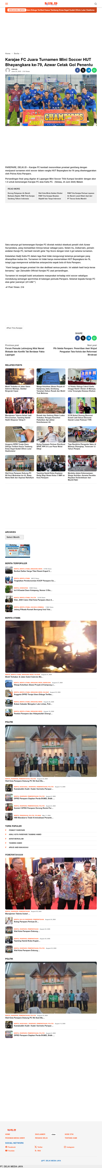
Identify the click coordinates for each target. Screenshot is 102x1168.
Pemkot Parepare (17, 830)
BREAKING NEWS (36, 569)
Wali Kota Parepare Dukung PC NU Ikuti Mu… (25, 781)
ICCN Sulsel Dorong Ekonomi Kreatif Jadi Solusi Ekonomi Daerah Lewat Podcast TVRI (80, 417)
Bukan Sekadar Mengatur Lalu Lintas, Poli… (33, 704)
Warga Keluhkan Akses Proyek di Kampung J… (34, 685)
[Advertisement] (51, 32)
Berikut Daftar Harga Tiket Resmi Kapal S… (33, 571)
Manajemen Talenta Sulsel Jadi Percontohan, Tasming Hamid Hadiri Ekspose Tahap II (18, 417)
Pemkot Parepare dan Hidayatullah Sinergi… (33, 713)
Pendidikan (24, 815)
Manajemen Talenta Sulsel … (17, 913)
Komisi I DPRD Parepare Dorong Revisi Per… (33, 808)
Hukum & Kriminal (37, 607)
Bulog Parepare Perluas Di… (26, 921)
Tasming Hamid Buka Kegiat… (27, 941)
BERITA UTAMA (25, 569)
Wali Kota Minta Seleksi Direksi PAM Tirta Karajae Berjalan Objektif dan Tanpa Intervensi (50, 196)
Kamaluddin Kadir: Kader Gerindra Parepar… (33, 789)
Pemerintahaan (14, 854)
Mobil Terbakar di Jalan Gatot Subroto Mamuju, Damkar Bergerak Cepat (17, 388)
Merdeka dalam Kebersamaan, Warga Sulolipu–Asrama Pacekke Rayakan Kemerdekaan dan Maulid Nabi (82, 476)
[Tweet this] (83, 70)
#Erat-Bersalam (16, 839)
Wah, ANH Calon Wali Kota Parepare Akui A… (34, 600)
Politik (33, 597)
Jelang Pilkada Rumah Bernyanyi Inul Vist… (33, 609)
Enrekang (47, 682)
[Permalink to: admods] (7, 69)
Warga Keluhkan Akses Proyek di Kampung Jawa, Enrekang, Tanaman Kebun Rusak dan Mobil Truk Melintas (51, 389)
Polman (38, 815)
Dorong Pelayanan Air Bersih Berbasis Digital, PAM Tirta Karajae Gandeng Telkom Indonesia (21, 196)
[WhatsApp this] (94, 70)
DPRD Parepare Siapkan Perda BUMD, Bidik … (34, 798)
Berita (16, 569)
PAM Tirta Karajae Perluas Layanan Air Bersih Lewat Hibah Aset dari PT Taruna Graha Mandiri (80, 196)
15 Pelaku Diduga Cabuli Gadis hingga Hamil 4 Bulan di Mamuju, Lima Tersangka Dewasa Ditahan (82, 388)
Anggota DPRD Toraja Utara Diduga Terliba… (33, 694)
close (53, 1134)
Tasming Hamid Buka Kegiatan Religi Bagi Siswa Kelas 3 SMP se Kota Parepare (51, 475)
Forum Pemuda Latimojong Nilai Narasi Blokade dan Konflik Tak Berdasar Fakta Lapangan (24, 350)
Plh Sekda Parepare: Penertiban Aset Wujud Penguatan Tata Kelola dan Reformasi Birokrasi (75, 350)
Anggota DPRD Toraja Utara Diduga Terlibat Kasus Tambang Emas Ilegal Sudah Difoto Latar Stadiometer (18, 447)
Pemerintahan (24, 779)
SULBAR (37, 674)
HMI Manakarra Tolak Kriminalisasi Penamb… (33, 817)
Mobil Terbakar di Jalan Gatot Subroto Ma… (24, 677)
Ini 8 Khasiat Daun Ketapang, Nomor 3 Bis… (33, 590)
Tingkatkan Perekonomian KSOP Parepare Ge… (35, 581)
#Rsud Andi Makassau (18, 847)
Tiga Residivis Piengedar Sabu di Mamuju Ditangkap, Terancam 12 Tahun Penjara (82, 446)
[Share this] (77, 70)
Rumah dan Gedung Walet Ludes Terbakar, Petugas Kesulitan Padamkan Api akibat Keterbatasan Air (51, 418)
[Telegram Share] (88, 70)
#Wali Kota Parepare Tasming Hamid (25, 834)
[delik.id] (51, 3)
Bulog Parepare (26, 919)
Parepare (14, 779)
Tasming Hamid (15, 843)
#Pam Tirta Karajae (14, 328)
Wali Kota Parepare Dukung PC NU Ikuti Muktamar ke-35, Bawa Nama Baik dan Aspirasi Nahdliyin (19, 475)
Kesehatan (24, 588)
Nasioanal (24, 787)
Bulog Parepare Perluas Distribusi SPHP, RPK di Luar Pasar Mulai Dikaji (51, 446)
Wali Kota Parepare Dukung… (27, 931)
